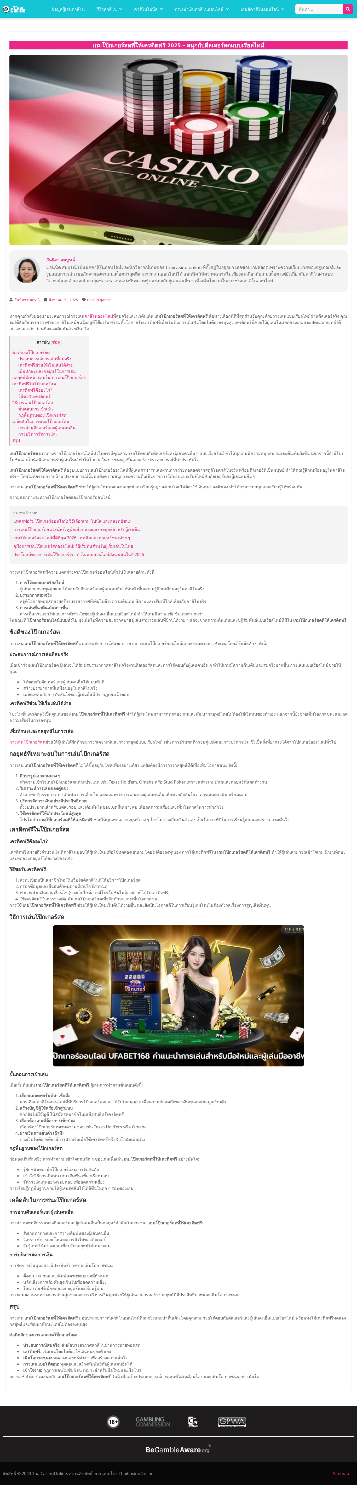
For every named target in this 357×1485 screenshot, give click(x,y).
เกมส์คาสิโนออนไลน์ (260, 9)
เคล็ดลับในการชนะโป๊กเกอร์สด (40, 421)
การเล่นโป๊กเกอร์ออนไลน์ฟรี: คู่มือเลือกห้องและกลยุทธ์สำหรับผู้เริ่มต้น (76, 529)
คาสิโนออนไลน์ (98, 316)
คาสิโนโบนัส (146, 9)
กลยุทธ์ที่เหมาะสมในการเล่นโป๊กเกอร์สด (49, 377)
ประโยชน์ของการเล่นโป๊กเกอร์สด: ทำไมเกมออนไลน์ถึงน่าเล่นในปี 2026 (78, 554)
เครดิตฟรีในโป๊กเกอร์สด (34, 384)
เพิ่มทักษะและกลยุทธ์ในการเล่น (47, 371)
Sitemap (341, 1473)
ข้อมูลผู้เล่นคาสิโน (68, 9)
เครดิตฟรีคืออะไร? (35, 390)
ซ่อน (56, 342)
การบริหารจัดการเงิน (37, 434)
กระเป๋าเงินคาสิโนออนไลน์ (199, 9)
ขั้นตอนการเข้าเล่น (35, 409)
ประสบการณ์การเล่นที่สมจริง (44, 359)
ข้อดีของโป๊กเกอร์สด (31, 352)
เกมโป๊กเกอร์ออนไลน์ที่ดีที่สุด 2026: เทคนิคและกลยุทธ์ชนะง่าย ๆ (71, 538)
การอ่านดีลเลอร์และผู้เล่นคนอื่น (47, 428)
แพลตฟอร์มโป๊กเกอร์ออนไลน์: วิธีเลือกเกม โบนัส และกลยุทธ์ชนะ (72, 521)
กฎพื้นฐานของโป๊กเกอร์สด (42, 415)
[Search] (348, 9)
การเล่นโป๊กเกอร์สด (27, 742)
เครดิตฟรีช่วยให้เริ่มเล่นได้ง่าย (45, 365)
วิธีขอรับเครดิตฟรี (34, 396)
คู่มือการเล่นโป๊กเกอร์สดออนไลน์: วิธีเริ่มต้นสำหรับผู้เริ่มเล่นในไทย (73, 546)
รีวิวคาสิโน (107, 9)
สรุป (16, 440)
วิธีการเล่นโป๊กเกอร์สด (32, 402)
